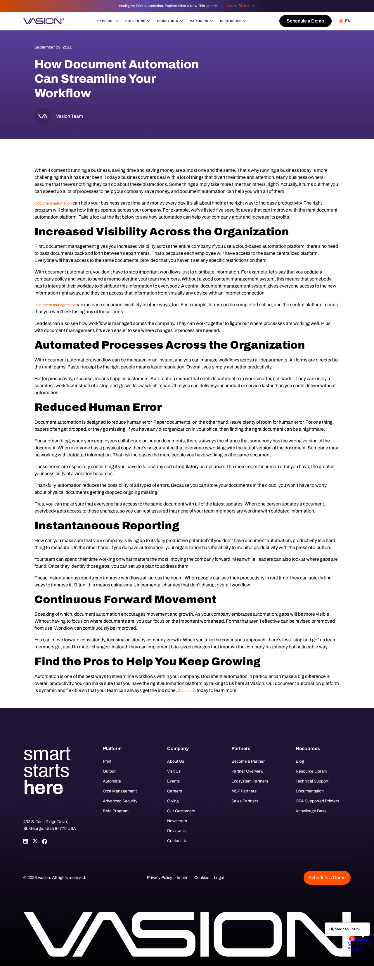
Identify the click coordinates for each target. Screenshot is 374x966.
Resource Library (311, 771)
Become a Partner (248, 761)
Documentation (310, 791)
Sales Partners (244, 801)
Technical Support (312, 781)
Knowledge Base (311, 811)
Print (107, 761)
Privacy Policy (159, 877)
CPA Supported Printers (317, 801)
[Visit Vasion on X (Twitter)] (35, 841)
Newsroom (177, 821)
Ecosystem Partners (249, 781)
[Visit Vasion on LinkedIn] (25, 841)
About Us (175, 761)
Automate (112, 781)
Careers (174, 791)
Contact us (187, 691)
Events (173, 781)
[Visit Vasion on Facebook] (44, 841)
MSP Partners (244, 791)
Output (109, 771)
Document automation (53, 203)
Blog (300, 761)
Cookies (201, 877)
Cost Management (120, 791)
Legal (219, 877)
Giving (173, 801)
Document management (54, 305)
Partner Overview (247, 771)
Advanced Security (120, 801)
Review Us (176, 831)
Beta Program (116, 811)
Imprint (183, 877)
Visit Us (174, 771)
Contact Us (177, 841)
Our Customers (181, 811)
